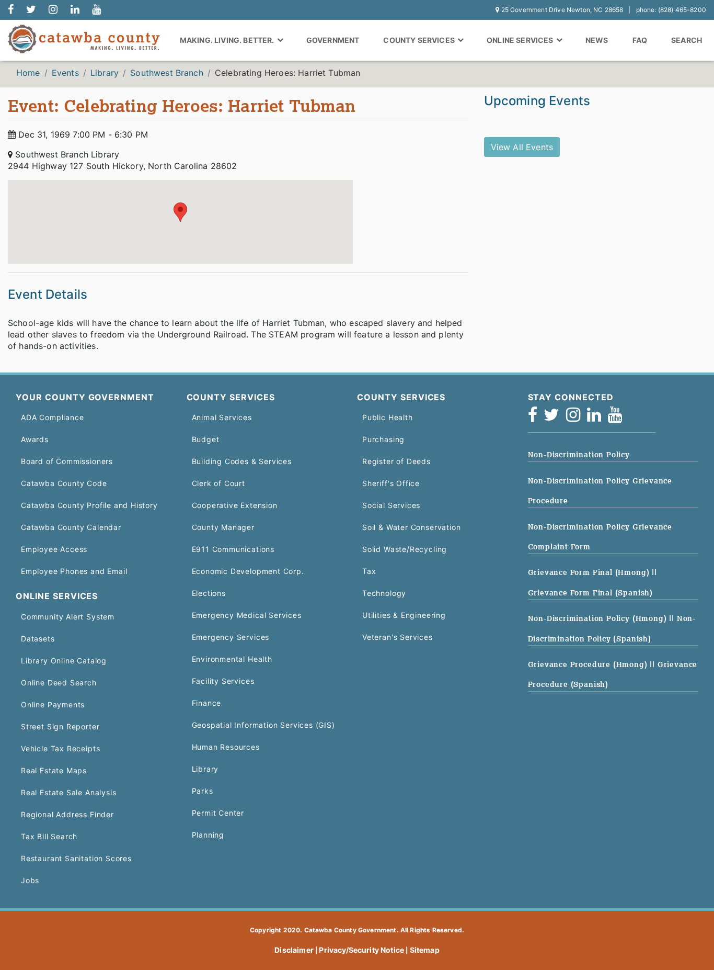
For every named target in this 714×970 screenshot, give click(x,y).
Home (28, 72)
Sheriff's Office (391, 483)
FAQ (639, 40)
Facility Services (223, 680)
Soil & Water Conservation (411, 527)
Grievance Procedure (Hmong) (589, 664)
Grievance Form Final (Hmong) (590, 572)
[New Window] (11, 10)
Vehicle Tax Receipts (60, 748)
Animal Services (222, 417)
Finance (207, 702)
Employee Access (54, 549)
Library (104, 72)
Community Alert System (67, 616)
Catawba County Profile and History (89, 505)
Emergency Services (231, 637)
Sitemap (425, 949)
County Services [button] (419, 40)
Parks (202, 790)
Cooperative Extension (235, 505)
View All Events (522, 147)
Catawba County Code (64, 483)
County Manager (223, 527)
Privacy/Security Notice (361, 949)
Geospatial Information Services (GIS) (263, 724)
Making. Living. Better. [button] (228, 40)
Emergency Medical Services (247, 615)
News (596, 40)
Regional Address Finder (67, 814)
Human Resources (226, 746)
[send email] (31, 10)
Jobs (30, 880)
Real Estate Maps (54, 770)
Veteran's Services (397, 637)
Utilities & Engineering (404, 615)
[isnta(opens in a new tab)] (576, 417)
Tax (369, 571)
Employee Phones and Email (74, 571)
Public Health (387, 417)
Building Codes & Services (242, 461)
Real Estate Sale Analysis (68, 792)
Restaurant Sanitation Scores (76, 858)
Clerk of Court (218, 483)
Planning (208, 834)
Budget (206, 439)
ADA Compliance (52, 417)
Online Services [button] (521, 40)
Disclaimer (294, 949)
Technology (384, 593)
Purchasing (383, 439)
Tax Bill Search (49, 836)
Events (65, 72)
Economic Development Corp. (248, 571)
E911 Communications (233, 549)
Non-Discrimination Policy (579, 454)
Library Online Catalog (64, 660)
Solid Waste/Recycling (404, 549)
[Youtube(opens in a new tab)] (618, 417)
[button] (180, 212)
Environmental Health (232, 659)
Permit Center (218, 812)
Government (333, 40)
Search (686, 40)
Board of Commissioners (67, 461)
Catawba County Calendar (71, 527)
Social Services (391, 505)
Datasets (38, 638)
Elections (209, 593)
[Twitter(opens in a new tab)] (555, 417)
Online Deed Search (59, 682)
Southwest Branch (166, 72)
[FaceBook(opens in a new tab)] (536, 417)
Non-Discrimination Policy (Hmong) (599, 618)
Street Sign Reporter (60, 726)
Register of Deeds (396, 461)
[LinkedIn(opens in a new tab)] (597, 417)
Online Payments (53, 704)
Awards (35, 439)
